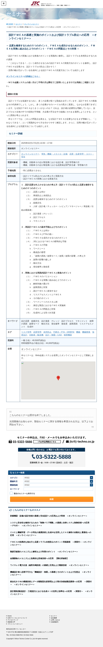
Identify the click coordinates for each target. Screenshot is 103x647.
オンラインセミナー (30, 154)
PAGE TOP (98, 625)
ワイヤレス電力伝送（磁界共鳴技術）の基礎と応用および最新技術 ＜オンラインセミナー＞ (49, 565)
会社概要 (54, 618)
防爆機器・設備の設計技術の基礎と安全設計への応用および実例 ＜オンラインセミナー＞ (48, 516)
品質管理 (37, 332)
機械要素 (86, 332)
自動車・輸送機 (36, 335)
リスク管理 (26, 332)
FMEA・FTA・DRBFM (63, 332)
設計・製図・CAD (53, 335)
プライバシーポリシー (15, 624)
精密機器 (68, 335)
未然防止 (47, 332)
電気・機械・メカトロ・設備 (54, 154)
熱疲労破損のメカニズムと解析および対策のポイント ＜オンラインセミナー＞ (44, 551)
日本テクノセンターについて (17, 618)
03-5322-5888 (53, 457)
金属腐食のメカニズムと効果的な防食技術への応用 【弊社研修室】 (39, 558)
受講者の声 (11, 622)
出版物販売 (54, 622)
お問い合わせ (55, 620)
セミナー (54, 616)
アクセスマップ (13, 620)
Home (10, 616)
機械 (78, 332)
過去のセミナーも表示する (24, 493)
